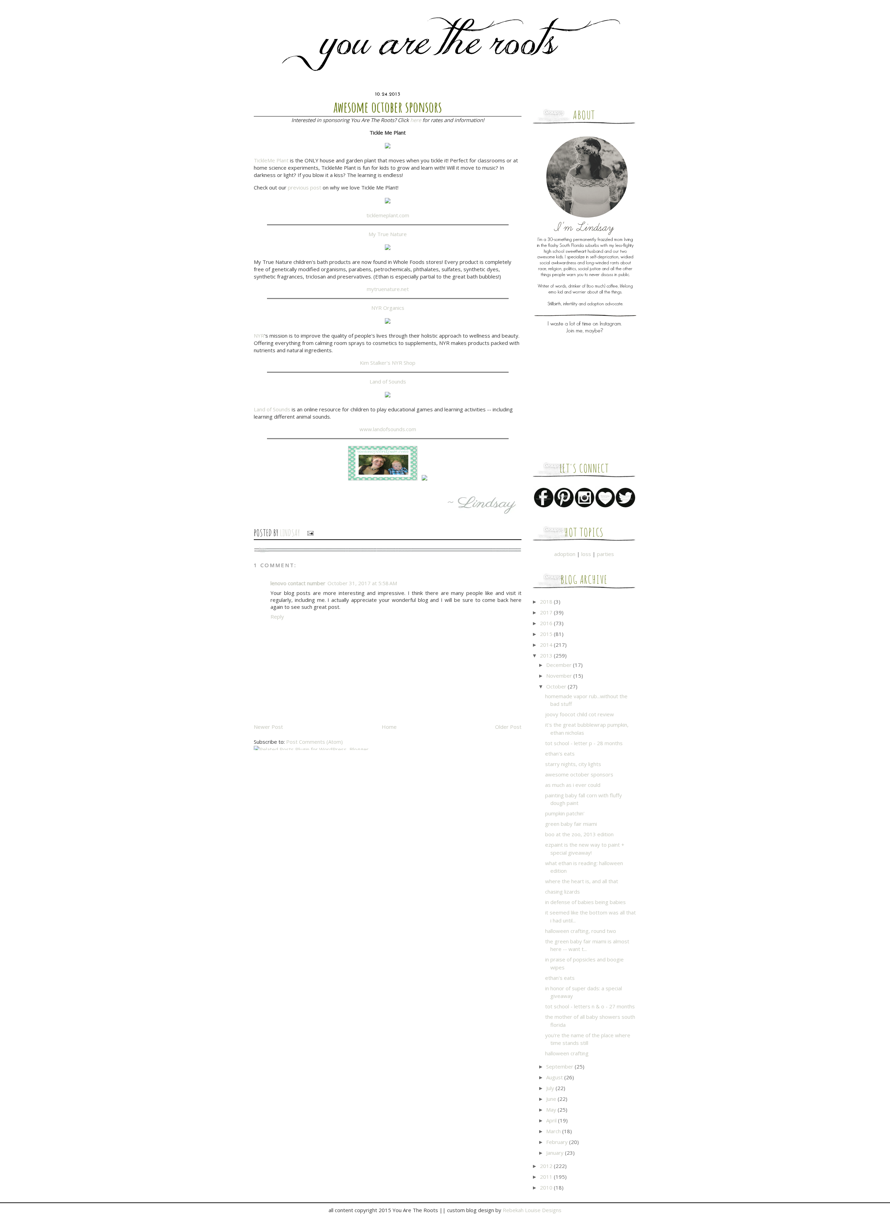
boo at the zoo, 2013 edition (579, 834)
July (551, 1088)
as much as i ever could (572, 784)
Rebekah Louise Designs (532, 1210)
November (559, 675)
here (415, 119)
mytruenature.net (388, 288)
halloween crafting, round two (580, 930)
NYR (259, 335)
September (560, 1066)
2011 (547, 1176)
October (557, 686)
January (555, 1152)
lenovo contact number (297, 583)
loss (586, 553)
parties (605, 553)
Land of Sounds (388, 381)
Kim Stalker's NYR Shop (387, 362)
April (552, 1120)
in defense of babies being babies (585, 901)
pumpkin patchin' (564, 813)
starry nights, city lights (573, 763)
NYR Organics (387, 307)
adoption (564, 553)
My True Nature (388, 234)
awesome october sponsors (579, 774)
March (554, 1131)
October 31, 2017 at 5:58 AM (362, 583)
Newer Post (268, 726)
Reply (277, 616)
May (552, 1109)
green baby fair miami (571, 823)
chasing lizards (562, 891)
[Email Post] (308, 532)
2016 (547, 623)
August (555, 1077)
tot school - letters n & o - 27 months (590, 1006)
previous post (304, 187)
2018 (547, 601)
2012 (547, 1165)
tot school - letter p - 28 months (584, 743)
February (557, 1141)
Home (389, 726)
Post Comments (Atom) (314, 741)
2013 (547, 655)
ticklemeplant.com (387, 215)
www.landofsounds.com (387, 429)
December (559, 664)
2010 (547, 1187)
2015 (547, 633)
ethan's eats (560, 753)
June (552, 1098)
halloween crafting (567, 1053)
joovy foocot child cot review (579, 714)
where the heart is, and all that (581, 881)
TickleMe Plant (271, 160)
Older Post (508, 726)
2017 (547, 612)
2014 (547, 644)
